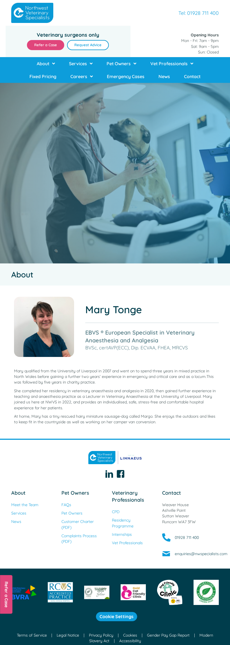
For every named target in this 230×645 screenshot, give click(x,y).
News (16, 521)
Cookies (130, 635)
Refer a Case (6, 594)
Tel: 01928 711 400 (198, 13)
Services (18, 513)
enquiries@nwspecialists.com (201, 553)
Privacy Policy (101, 635)
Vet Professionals (127, 542)
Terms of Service (32, 635)
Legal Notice (68, 635)
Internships (122, 534)
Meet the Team (24, 504)
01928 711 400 (187, 537)
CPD (115, 511)
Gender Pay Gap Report (168, 635)
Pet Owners (75, 493)
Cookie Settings (117, 616)
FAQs (66, 504)
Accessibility (130, 640)
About (18, 493)
